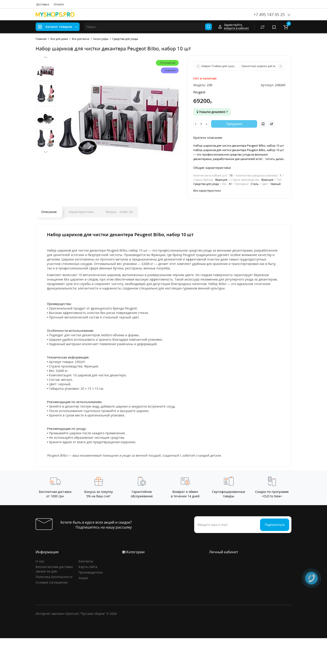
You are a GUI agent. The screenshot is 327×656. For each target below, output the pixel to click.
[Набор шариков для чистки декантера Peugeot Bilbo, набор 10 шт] (120, 118)
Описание (49, 212)
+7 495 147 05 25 (269, 14)
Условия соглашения (52, 582)
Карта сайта (88, 567)
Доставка (42, 4)
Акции (83, 578)
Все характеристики (207, 191)
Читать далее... (275, 159)
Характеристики (81, 212)
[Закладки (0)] (274, 26)
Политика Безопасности (54, 577)
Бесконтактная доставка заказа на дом (54, 569)
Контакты (86, 561)
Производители (91, 572)
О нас (40, 561)
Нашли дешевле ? (213, 112)
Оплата (59, 4)
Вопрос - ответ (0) (119, 212)
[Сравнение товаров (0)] (262, 26)
